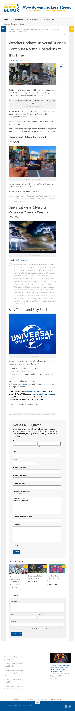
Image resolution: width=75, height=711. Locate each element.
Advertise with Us (56, 699)
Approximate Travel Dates (22, 517)
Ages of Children (19, 484)
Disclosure (17, 699)
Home (6, 19)
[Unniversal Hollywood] (37, 500)
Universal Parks (45, 414)
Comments (16, 525)
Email (15, 452)
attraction (53, 665)
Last (39, 447)
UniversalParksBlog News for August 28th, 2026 (59, 674)
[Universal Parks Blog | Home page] (11, 8)
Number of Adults (19, 468)
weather (53, 414)
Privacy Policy (42, 699)
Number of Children (20, 476)
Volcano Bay (21, 32)
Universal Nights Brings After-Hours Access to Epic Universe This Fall (14, 672)
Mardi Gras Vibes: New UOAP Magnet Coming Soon (54, 578)
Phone (15, 460)
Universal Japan (49, 19)
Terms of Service (29, 699)
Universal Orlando (17, 19)
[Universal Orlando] (37, 498)
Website (13, 621)
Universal (25, 414)
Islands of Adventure (17, 29)
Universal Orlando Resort (34, 414)
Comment (14, 601)
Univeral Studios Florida (40, 29)
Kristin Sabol (15, 60)
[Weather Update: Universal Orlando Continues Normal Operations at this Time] (32, 74)
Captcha (16, 545)
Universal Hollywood (34, 19)
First (14, 447)
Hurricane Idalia (17, 414)
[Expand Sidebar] (3, 29)
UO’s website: (23, 260)
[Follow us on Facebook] (66, 706)
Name (15, 440)
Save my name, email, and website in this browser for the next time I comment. (37, 629)
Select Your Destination (21, 491)
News (22, 24)
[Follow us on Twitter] (69, 706)
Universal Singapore (11, 24)
